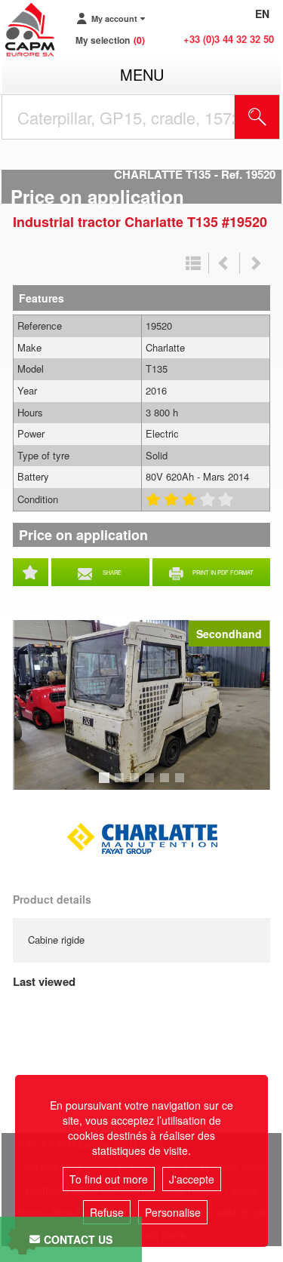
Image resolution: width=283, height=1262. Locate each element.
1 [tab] (106, 784)
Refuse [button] (107, 1212)
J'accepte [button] (191, 1179)
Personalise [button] (173, 1212)
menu (142, 74)
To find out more (108, 1179)
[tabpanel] (141, 705)
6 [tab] (182, 784)
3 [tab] (137, 784)
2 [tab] (121, 784)
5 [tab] (167, 784)
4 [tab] (152, 784)
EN (262, 13)
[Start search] (257, 117)
